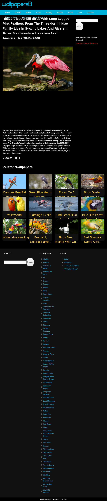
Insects (46, 370)
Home (7, 12)
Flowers (46, 344)
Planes (45, 421)
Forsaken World (49, 347)
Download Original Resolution (87, 43)
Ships (45, 427)
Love (80, 12)
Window (25, 17)
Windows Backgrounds (48, 479)
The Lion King (48, 449)
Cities (38, 12)
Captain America (46, 298)
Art (44, 277)
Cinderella (47, 318)
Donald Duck (48, 334)
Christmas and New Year (48, 307)
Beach (45, 287)
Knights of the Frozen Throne (48, 377)
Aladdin (46, 259)
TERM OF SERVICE (71, 265)
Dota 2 (45, 337)
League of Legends (47, 392)
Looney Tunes (48, 397)
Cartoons (90, 12)
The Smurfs (47, 452)
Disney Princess (46, 329)
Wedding (46, 475)
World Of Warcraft (46, 491)
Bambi (45, 281)
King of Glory (48, 373)
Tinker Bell (47, 461)
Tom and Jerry (48, 465)
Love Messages (49, 401)
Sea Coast (47, 424)
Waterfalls (47, 471)
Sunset (46, 446)
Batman (46, 284)
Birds (45, 290)
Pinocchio (47, 417)
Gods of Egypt (48, 354)
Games (60, 12)
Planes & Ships (11, 17)
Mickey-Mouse (48, 407)
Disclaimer (68, 262)
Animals (18, 12)
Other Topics (38, 17)
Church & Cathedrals (47, 313)
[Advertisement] (53, 110)
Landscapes (47, 382)
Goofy (45, 357)
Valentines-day (48, 468)
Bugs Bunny (47, 294)
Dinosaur (46, 325)
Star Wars (47, 442)
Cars (45, 303)
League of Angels (47, 387)
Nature (28, 12)
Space (70, 12)
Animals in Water (47, 267)
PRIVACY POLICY (71, 269)
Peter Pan (47, 414)
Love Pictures (48, 404)
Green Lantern (48, 360)
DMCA (66, 259)
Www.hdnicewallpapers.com (22, 237)
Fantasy (49, 12)
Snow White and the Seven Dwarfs (48, 433)
